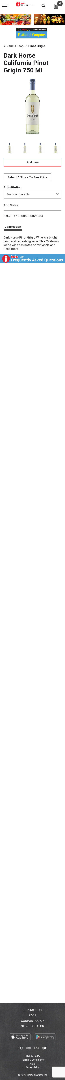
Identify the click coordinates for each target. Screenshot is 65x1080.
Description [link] (13, 226)
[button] (9, 148)
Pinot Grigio (36, 46)
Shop (20, 46)
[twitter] (36, 1048)
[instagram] (28, 1048)
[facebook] (20, 1048)
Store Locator (32, 1026)
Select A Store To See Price (27, 177)
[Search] (40, 5)
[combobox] (32, 194)
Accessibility (32, 1067)
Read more (11, 249)
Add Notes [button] (11, 205)
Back (10, 46)
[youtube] (44, 1048)
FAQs (32, 1015)
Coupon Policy (32, 1021)
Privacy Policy (32, 1055)
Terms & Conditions (32, 1059)
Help (32, 1063)
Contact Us (32, 1010)
